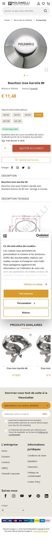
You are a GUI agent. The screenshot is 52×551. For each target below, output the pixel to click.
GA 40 (6, 115)
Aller (44, 414)
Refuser (26, 312)
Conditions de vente (37, 455)
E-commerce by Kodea (41, 531)
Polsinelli (34, 88)
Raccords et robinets (23, 20)
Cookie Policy (34, 481)
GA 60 (27, 115)
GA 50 (16, 115)
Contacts (5, 462)
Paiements (33, 467)
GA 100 (6, 121)
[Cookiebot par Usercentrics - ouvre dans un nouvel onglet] (37, 236)
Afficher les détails (33, 284)
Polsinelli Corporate (10, 473)
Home (7, 20)
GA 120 (17, 121)
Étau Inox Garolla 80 (17, 368)
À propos (5, 456)
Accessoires (41, 20)
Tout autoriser (26, 293)
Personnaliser (24, 303)
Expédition (32, 461)
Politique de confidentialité (34, 474)
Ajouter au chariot (31, 148)
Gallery (4, 468)
